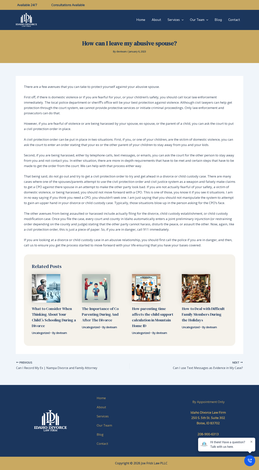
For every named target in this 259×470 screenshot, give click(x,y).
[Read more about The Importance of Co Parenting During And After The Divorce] (96, 288)
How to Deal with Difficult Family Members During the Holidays (203, 314)
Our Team (197, 20)
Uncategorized (41, 333)
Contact (234, 20)
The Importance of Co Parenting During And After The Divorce (100, 314)
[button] (182, 20)
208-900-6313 (208, 434)
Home (140, 20)
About (156, 20)
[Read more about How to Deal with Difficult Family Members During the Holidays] (196, 288)
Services (174, 20)
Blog (218, 20)
